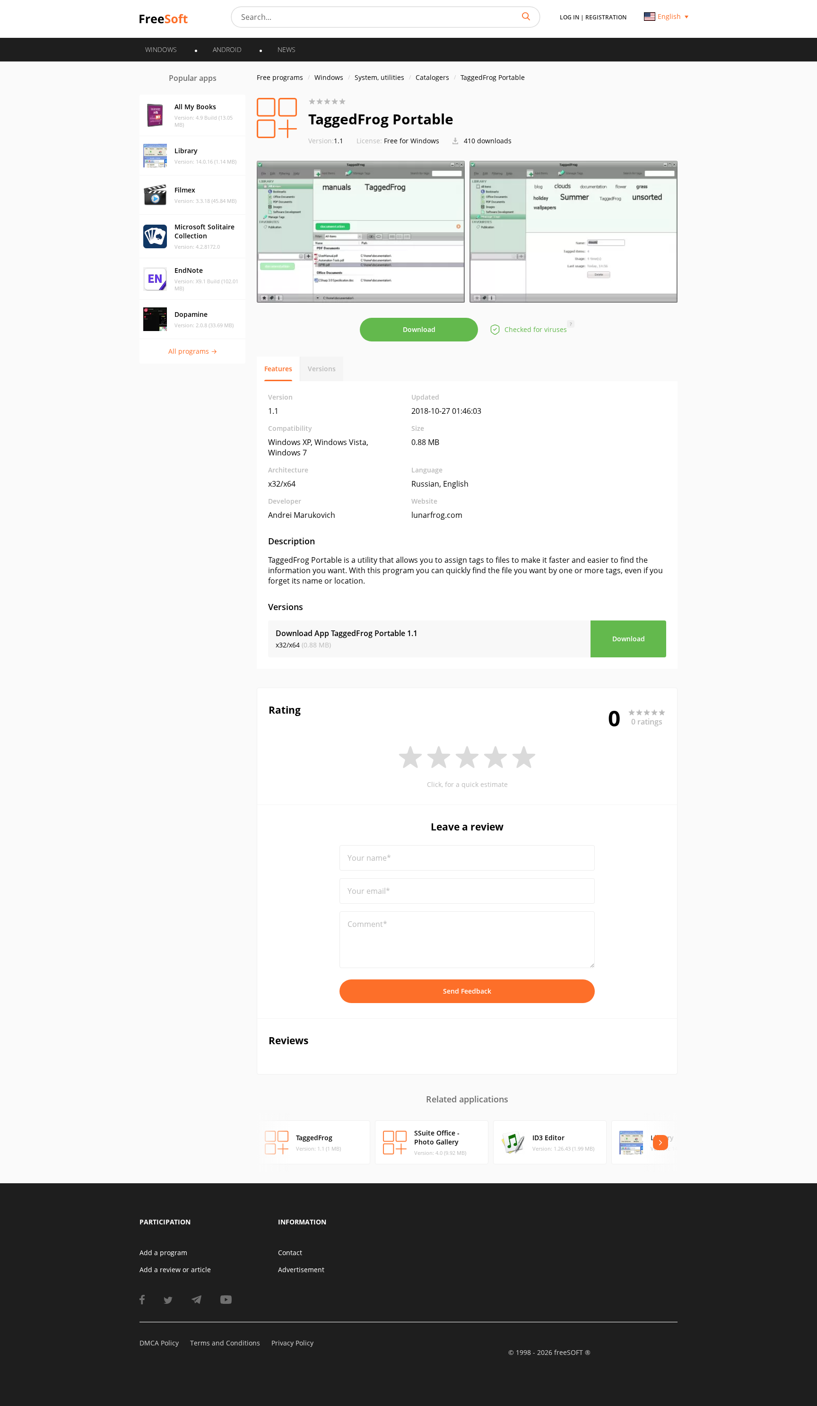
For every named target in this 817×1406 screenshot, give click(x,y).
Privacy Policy (292, 1342)
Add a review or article (175, 1269)
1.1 (325, 140)
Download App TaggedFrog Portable (346, 633)
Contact (290, 1252)
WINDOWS (161, 49)
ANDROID (227, 49)
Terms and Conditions (225, 1342)
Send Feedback (467, 991)
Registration (605, 17)
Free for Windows (411, 140)
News (287, 49)
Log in (569, 17)
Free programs (280, 77)
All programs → (192, 351)
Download (419, 329)
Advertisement (301, 1269)
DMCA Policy (159, 1342)
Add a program (163, 1252)
